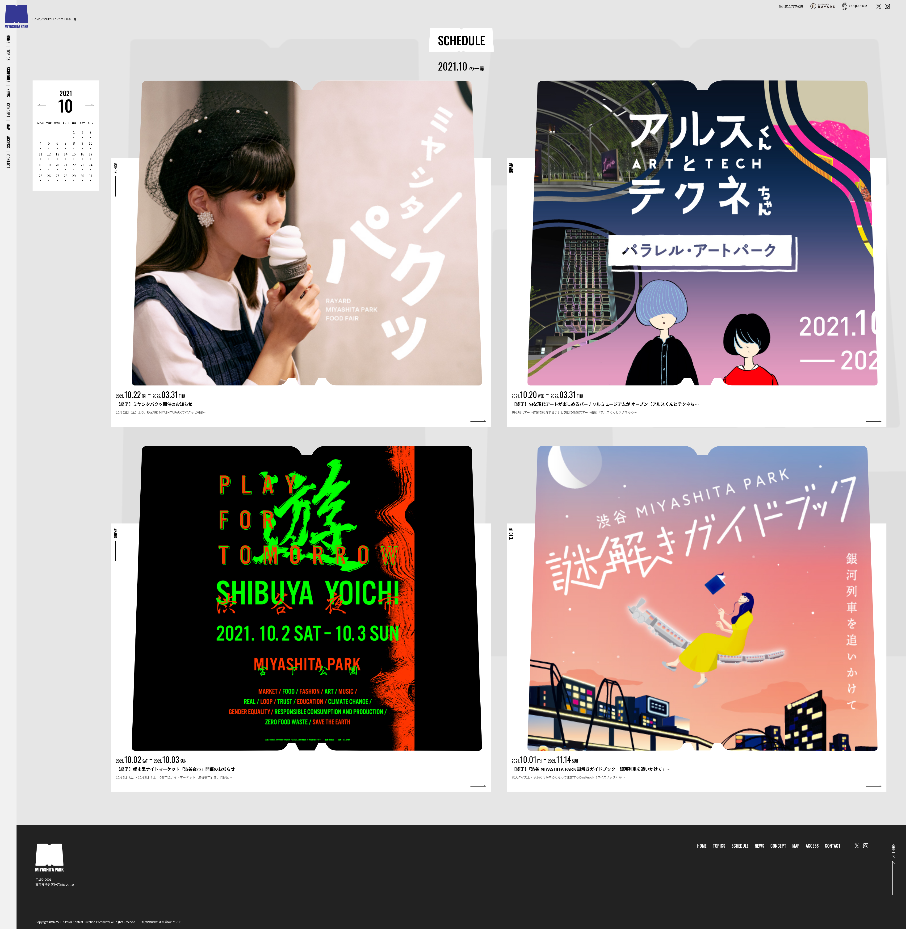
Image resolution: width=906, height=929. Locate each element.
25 (40, 175)
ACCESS (8, 142)
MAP (8, 126)
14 (65, 154)
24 (90, 165)
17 (90, 154)
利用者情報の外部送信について (161, 922)
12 (49, 154)
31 (90, 175)
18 (40, 165)
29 (74, 175)
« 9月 (41, 105)
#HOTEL (511, 534)
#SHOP (115, 168)
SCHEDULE (8, 74)
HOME (8, 39)
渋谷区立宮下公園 (791, 6)
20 (57, 165)
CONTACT (8, 161)
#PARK (511, 168)
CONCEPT (8, 110)
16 (82, 154)
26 (49, 175)
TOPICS (8, 55)
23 (82, 165)
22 (74, 165)
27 (57, 175)
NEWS (8, 92)
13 (57, 154)
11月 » (89, 105)
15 (74, 154)
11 (40, 154)
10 (65, 105)
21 (65, 165)
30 (82, 175)
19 (49, 165)
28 (65, 175)
